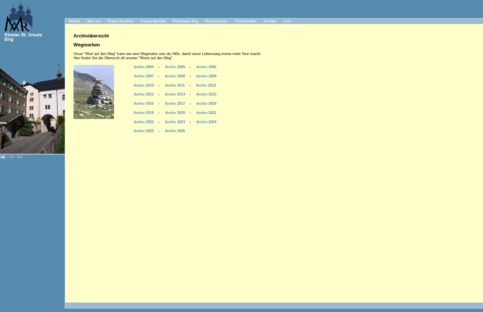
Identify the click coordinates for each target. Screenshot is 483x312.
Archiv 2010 (144, 85)
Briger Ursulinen (120, 21)
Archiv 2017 (175, 103)
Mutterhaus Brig (185, 21)
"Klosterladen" (245, 21)
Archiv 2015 (206, 94)
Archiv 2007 (144, 76)
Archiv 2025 (144, 131)
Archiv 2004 (144, 67)
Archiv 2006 (206, 67)
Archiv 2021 (206, 113)
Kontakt (270, 21)
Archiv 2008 (175, 76)
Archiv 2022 (144, 122)
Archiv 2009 (206, 76)
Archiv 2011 (175, 85)
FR (11, 157)
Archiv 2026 (175, 131)
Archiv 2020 (175, 113)
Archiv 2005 (175, 67)
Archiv (206, 122)
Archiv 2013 (144, 94)
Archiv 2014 (175, 94)
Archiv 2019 (144, 113)
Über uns (93, 21)
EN (19, 157)
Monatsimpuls (216, 21)
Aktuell (74, 21)
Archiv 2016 (144, 103)
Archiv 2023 (175, 122)
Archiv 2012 (206, 85)
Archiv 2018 (206, 103)
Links (287, 21)
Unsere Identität (153, 21)
